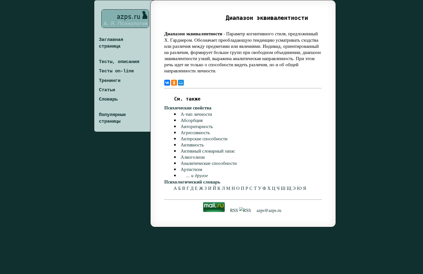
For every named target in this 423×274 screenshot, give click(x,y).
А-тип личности (196, 114)
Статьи (107, 90)
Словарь (108, 99)
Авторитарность (197, 126)
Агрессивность (195, 132)
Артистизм (191, 169)
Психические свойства (188, 107)
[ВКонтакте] (167, 83)
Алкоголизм (193, 157)
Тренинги (109, 80)
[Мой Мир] (181, 83)
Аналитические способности (209, 163)
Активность (192, 145)
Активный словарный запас (208, 151)
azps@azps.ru (269, 210)
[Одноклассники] (174, 83)
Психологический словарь (192, 181)
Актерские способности (204, 138)
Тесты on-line (116, 71)
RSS (234, 210)
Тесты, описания (119, 62)
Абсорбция (192, 120)
